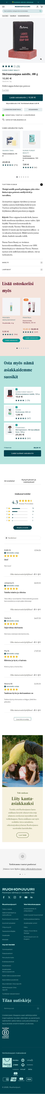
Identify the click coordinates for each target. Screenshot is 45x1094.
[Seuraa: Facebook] (3, 897)
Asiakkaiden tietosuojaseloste (8, 971)
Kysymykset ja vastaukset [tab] (29, 481)
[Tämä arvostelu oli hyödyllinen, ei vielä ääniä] (34, 574)
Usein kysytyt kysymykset (33, 915)
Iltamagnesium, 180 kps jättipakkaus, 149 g (28, 431)
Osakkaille (6, 935)
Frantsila (27, 317)
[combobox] (21, 11)
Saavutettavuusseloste (10, 980)
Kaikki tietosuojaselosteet (11, 976)
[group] (11, 150)
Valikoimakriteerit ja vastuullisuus (9, 914)
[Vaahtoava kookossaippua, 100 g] (32, 139)
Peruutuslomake (8, 957)
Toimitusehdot (7, 949)
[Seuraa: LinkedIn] (31, 897)
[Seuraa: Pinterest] (20, 897)
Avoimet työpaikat (8, 923)
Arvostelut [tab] (9, 481)
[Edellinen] (6, 2)
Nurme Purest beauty (11, 70)
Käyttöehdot (6, 966)
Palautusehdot (7, 953)
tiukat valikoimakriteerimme (31, 869)
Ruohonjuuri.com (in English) (31, 938)
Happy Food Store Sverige (30, 932)
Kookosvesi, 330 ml (23, 412)
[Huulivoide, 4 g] (11, 306)
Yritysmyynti (6, 927)
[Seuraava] (38, 2)
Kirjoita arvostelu (22, 528)
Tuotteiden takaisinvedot (11, 994)
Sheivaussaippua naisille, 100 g (27, 394)
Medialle (5, 939)
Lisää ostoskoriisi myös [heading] (12, 128)
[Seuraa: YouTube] (25, 897)
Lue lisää (5, 90)
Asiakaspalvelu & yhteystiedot (30, 910)
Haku (26, 927)
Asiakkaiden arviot (30, 923)
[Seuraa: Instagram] (14, 897)
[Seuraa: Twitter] (9, 897)
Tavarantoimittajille (8, 931)
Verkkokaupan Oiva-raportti (9, 989)
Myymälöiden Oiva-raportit (11, 984)
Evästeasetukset (8, 962)
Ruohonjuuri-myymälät (10, 919)
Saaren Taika (8, 150)
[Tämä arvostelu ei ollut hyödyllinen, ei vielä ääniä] (38, 574)
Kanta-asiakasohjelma (32, 919)
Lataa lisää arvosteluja (22, 719)
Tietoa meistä (7, 909)
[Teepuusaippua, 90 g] (11, 139)
